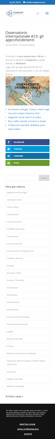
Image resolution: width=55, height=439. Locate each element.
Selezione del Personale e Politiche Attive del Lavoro (26, 362)
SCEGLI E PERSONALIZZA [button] (28, 429)
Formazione (12, 287)
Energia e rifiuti (14, 273)
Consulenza (12, 236)
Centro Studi (12, 207)
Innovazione (12, 309)
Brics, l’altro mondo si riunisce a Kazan (27, 121)
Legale (10, 331)
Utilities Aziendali (15, 379)
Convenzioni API (14, 243)
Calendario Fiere (14, 199)
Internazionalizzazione (17, 324)
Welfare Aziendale (15, 386)
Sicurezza (11, 371)
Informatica (12, 295)
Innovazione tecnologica (18, 316)
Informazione (13, 302)
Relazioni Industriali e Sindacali (21, 353)
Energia (10, 265)
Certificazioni (13, 214)
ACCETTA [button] (28, 434)
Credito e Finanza (15, 258)
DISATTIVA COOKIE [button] (27, 424)
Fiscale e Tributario (15, 280)
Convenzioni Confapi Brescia (20, 251)
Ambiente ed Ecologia (17, 192)
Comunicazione (27, 44)
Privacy (10, 346)
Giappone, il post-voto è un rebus (24, 117)
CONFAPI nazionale (16, 229)
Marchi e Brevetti (14, 338)
